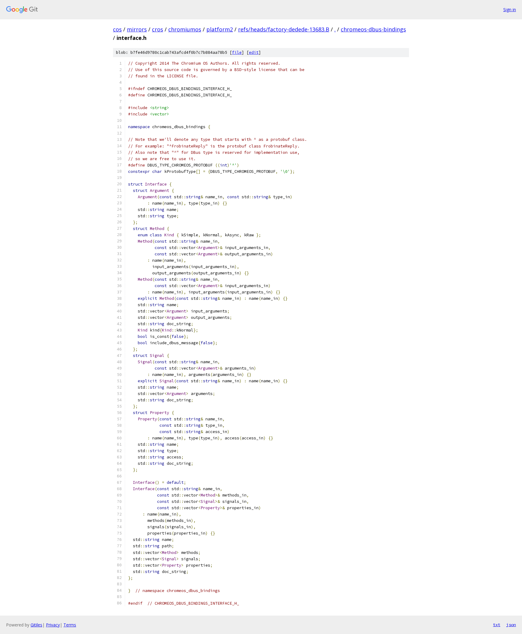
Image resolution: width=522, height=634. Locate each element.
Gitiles (36, 625)
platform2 (219, 29)
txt (496, 624)
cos (117, 29)
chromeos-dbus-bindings (373, 29)
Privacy (53, 625)
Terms (69, 625)
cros (157, 29)
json (511, 624)
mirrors (137, 29)
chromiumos (184, 29)
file (237, 52)
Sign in (509, 9)
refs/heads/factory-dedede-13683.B (283, 29)
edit (254, 52)
